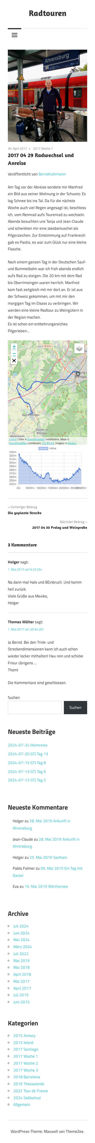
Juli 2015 (21, 995)
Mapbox (72, 443)
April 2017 (22, 988)
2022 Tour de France (30, 1091)
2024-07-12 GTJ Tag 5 (27, 780)
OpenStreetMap (36, 439)
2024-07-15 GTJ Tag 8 (27, 763)
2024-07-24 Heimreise (28, 745)
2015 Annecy (24, 1036)
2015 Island (23, 1043)
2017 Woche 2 (25, 1063)
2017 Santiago (25, 1049)
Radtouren (47, 13)
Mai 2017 (21, 981)
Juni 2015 (21, 1002)
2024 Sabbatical (27, 1098)
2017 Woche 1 (43, 148)
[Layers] (79, 348)
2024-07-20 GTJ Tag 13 (28, 754)
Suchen (14, 697)
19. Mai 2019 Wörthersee (46, 886)
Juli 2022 (21, 954)
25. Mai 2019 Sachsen (48, 857)
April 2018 (22, 974)
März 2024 (22, 947)
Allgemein (21, 1104)
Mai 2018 (21, 967)
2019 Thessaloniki (28, 1084)
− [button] (14, 353)
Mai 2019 (21, 961)
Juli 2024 (21, 926)
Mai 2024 (21, 940)
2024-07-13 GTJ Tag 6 (27, 771)
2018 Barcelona (26, 1077)
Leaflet (13, 439)
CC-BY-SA (48, 443)
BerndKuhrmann (52, 174)
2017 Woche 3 (25, 1070)
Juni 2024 (21, 933)
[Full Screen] (14, 360)
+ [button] (14, 346)
